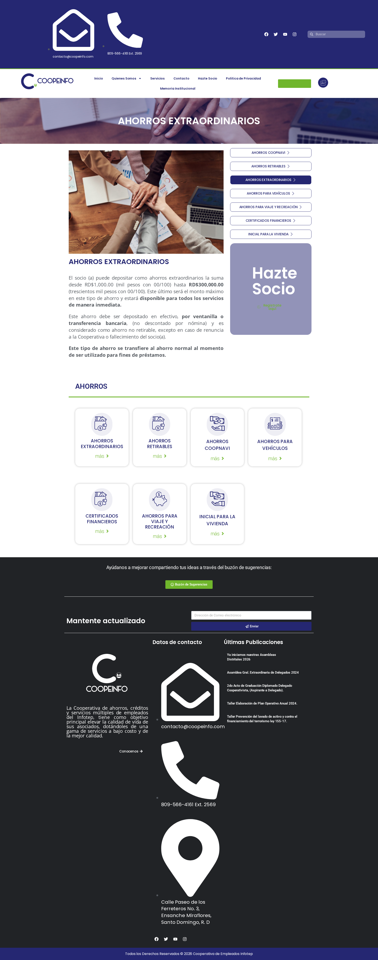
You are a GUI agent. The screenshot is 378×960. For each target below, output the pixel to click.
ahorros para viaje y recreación (159, 521)
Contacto (181, 78)
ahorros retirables (159, 444)
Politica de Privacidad (243, 78)
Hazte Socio (207, 78)
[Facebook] (266, 34)
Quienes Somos (124, 78)
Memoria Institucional (177, 88)
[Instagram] (294, 34)
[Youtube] (285, 34)
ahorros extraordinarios (102, 444)
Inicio (98, 78)
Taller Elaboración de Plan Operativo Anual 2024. (262, 703)
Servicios (157, 78)
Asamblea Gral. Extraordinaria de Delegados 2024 (263, 672)
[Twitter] (276, 34)
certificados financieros (102, 519)
